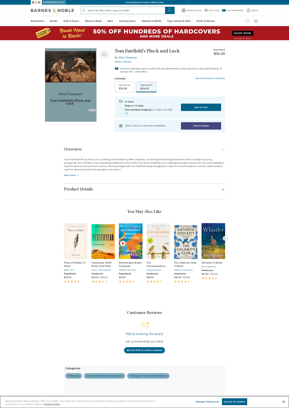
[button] (144, 204)
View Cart (280, 387)
